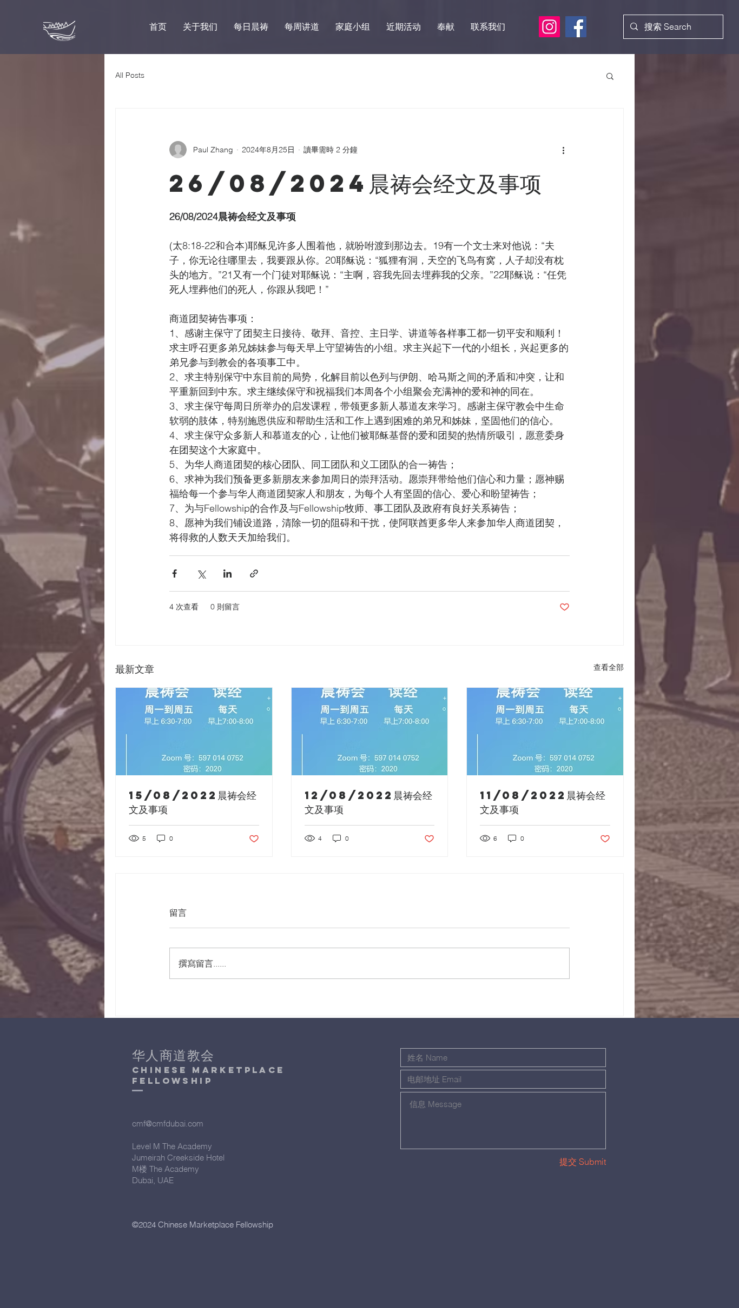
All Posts (129, 75)
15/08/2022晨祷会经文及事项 (192, 802)
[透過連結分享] (254, 573)
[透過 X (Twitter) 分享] (201, 573)
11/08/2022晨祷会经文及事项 (542, 802)
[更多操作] (563, 149)
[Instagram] (549, 26)
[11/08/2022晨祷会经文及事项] (545, 731)
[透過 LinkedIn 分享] (227, 573)
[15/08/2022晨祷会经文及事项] (194, 731)
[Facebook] (575, 26)
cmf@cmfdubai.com (167, 1123)
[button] (610, 75)
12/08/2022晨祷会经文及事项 (368, 802)
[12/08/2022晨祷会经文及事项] (370, 731)
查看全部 (608, 667)
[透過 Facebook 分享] (174, 573)
